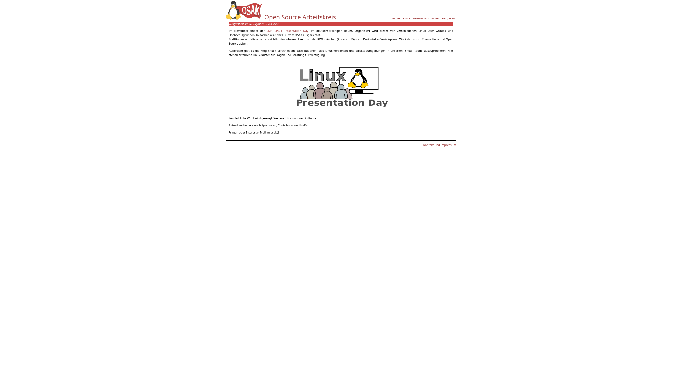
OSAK (406, 18)
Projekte (448, 18)
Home (396, 18)
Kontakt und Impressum (439, 145)
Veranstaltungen (426, 18)
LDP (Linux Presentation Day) (288, 31)
